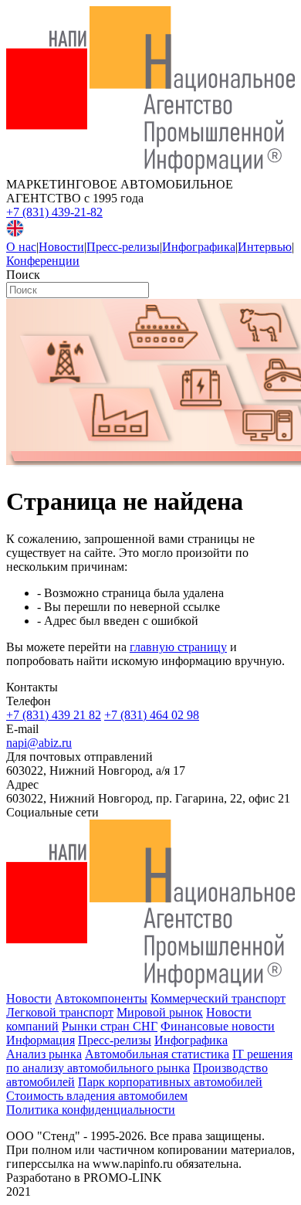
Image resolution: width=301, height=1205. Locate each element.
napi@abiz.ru (39, 742)
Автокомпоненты (101, 998)
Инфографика (198, 246)
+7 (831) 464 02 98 (151, 714)
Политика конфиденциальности (90, 1109)
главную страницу (178, 646)
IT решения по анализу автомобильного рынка (149, 1060)
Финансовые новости (218, 1026)
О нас (21, 246)
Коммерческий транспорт (218, 998)
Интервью (265, 246)
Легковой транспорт (59, 1012)
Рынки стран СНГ (109, 1026)
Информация (40, 1040)
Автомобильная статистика (157, 1054)
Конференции (42, 260)
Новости (61, 246)
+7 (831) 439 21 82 (53, 714)
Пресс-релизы (123, 246)
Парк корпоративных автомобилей (170, 1081)
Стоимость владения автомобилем (97, 1095)
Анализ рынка (44, 1054)
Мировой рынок (160, 1012)
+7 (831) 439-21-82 (54, 212)
